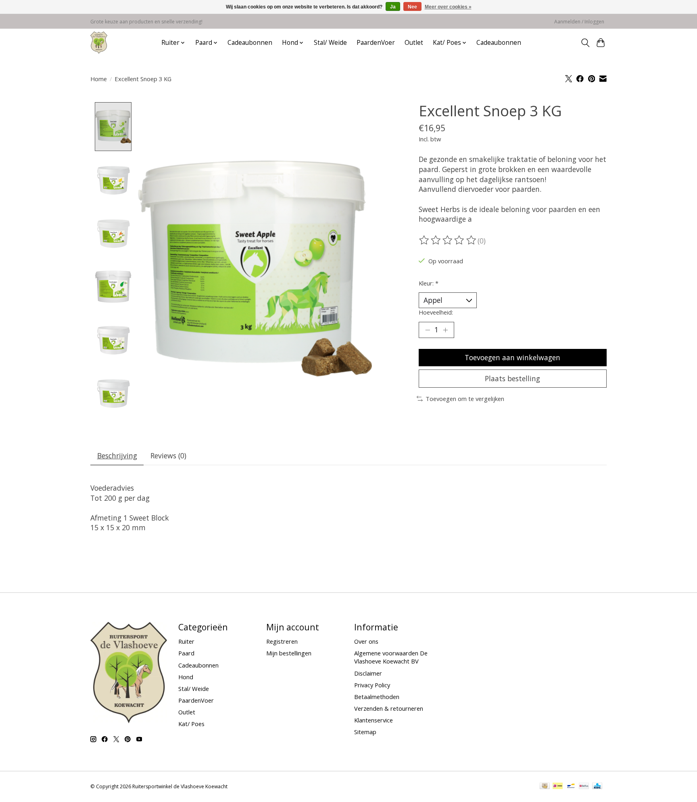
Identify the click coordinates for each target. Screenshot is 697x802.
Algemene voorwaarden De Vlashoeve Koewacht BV (391, 657)
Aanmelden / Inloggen (579, 21)
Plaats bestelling (512, 378)
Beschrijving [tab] (117, 455)
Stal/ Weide (330, 42)
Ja (393, 7)
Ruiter (186, 641)
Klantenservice (373, 720)
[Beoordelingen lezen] (448, 240)
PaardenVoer (376, 42)
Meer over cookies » (448, 7)
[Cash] (545, 787)
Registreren (282, 641)
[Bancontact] (571, 787)
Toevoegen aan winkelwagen (512, 357)
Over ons (366, 641)
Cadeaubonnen (249, 42)
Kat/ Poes (191, 724)
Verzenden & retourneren (388, 708)
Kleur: (428, 283)
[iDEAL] (558, 787)
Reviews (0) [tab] (168, 455)
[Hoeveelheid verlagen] (427, 330)
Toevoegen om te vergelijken (465, 399)
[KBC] (597, 787)
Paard (186, 653)
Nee (412, 7)
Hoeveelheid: (436, 312)
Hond (185, 677)
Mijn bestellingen (288, 653)
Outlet (414, 42)
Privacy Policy (372, 685)
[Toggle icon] (585, 43)
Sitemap (365, 732)
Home (98, 79)
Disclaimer (368, 673)
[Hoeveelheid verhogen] (445, 330)
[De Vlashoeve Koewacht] (98, 42)
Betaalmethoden (376, 697)
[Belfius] (584, 787)
